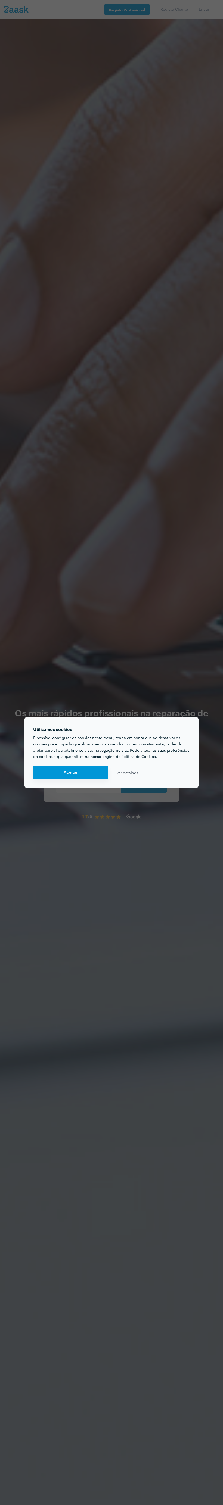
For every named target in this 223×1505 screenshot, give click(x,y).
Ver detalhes (127, 772)
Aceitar (71, 772)
